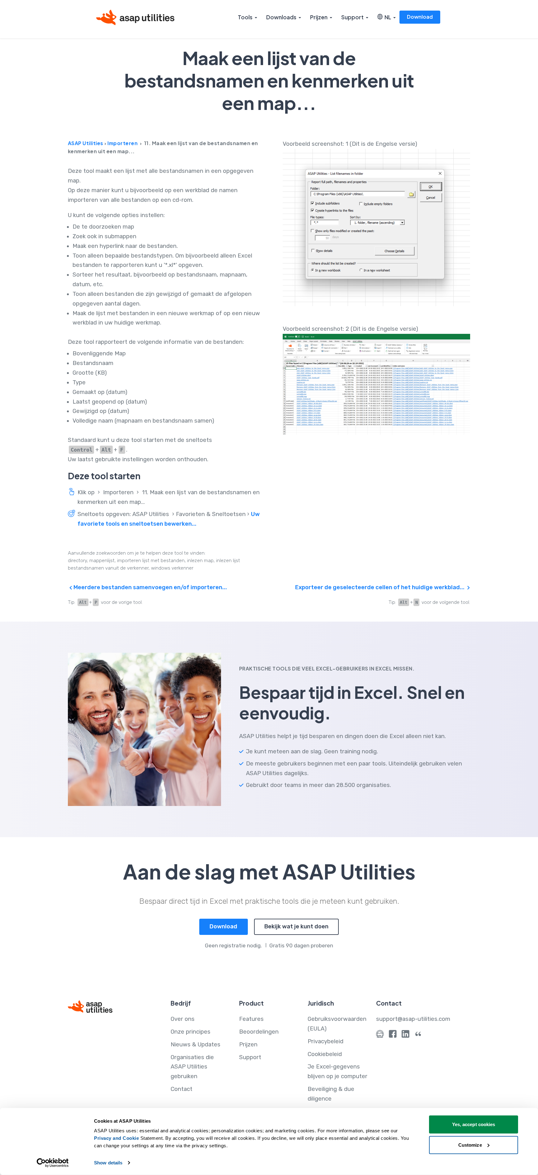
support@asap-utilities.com (413, 1019)
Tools (245, 17)
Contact (181, 1089)
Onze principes (190, 1031)
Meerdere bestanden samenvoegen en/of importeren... (149, 587)
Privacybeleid (325, 1041)
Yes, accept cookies (473, 1124)
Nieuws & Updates (195, 1044)
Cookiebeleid (325, 1054)
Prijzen (319, 17)
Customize (470, 1144)
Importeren (122, 143)
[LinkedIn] (405, 1035)
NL (387, 17)
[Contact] (380, 1035)
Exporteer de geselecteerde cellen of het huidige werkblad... (380, 587)
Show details (108, 1162)
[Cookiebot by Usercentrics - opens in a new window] (53, 1163)
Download (420, 16)
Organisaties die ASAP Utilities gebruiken (192, 1067)
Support (352, 17)
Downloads (281, 17)
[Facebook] (393, 1035)
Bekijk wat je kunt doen (296, 926)
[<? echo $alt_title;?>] (376, 227)
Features (251, 1019)
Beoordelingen (259, 1031)
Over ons (183, 1019)
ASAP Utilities (85, 143)
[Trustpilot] (418, 1035)
